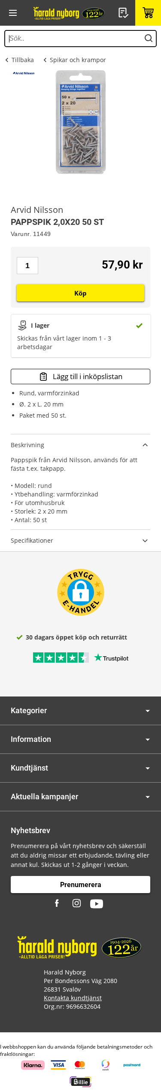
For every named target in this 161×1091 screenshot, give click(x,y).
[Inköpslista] (124, 13)
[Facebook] (58, 903)
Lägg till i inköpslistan (87, 376)
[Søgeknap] (148, 38)
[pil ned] (147, 710)
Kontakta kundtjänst (73, 998)
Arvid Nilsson (37, 210)
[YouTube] (96, 903)
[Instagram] (77, 903)
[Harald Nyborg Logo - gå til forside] (69, 12)
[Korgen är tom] (148, 13)
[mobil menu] (13, 13)
